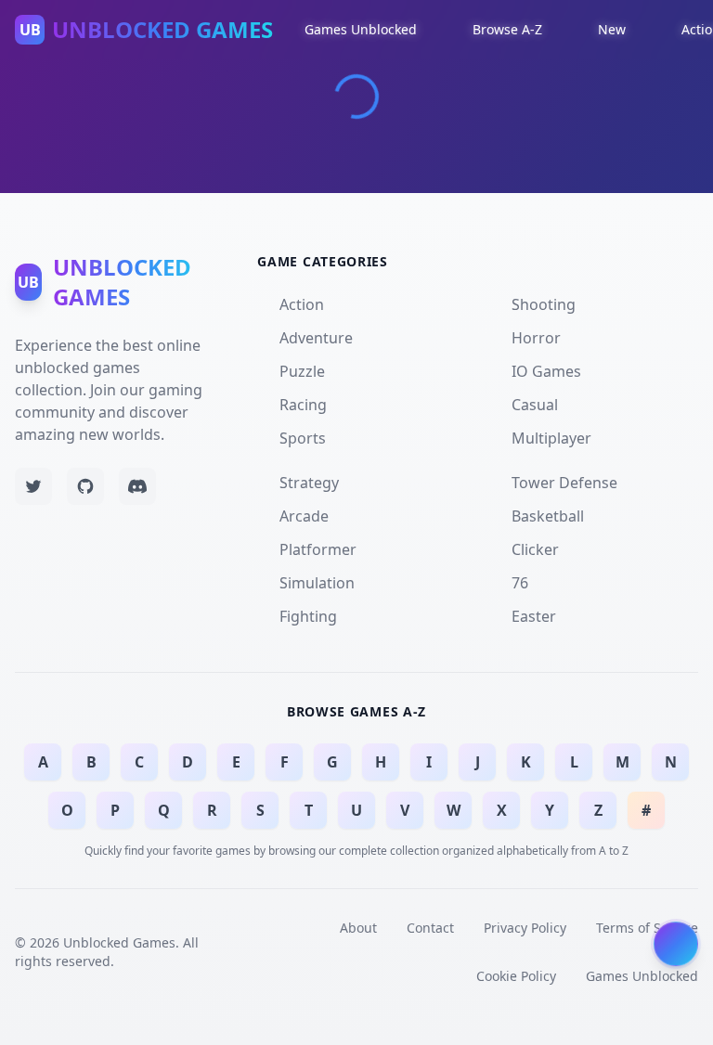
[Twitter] (33, 486)
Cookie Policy (516, 976)
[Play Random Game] (676, 944)
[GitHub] (85, 486)
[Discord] (137, 486)
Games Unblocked (642, 976)
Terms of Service (647, 927)
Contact (430, 927)
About (358, 927)
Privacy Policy (525, 927)
